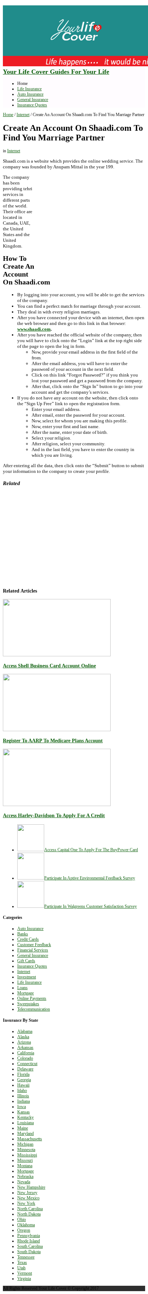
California (25, 1052)
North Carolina (30, 1208)
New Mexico (28, 1197)
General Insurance (32, 99)
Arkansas (25, 1047)
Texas (22, 1262)
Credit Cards (28, 939)
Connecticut (27, 1063)
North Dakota (29, 1214)
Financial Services (32, 950)
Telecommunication (33, 1009)
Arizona (24, 1042)
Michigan (25, 1144)
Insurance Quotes (32, 104)
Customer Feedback (34, 944)
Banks (22, 933)
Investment (26, 976)
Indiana (23, 1101)
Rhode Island (28, 1240)
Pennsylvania (28, 1235)
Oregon (23, 1230)
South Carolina (30, 1246)
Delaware (25, 1069)
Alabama (24, 1031)
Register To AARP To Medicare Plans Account (53, 740)
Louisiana (25, 1122)
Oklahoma (26, 1224)
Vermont (24, 1273)
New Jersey (27, 1192)
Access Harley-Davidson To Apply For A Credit (54, 815)
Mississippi (27, 1155)
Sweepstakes (28, 1003)
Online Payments (31, 998)
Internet (23, 114)
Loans (22, 987)
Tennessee (25, 1257)
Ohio (21, 1219)
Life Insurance (29, 88)
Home (8, 114)
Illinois (23, 1095)
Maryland (25, 1133)
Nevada (23, 1181)
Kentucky (25, 1117)
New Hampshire (31, 1187)
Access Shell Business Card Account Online (49, 665)
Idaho (22, 1090)
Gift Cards (26, 960)
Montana (24, 1165)
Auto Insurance (30, 94)
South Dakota (29, 1251)
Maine (22, 1128)
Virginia (24, 1278)
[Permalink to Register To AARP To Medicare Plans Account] (57, 729)
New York (26, 1203)
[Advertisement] (91, 222)
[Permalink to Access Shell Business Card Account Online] (57, 654)
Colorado (25, 1058)
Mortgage (25, 993)
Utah (21, 1267)
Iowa (21, 1106)
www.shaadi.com (34, 329)
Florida (23, 1074)
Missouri (25, 1160)
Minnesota (26, 1149)
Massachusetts (29, 1138)
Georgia (24, 1079)
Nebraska (25, 1176)
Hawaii (23, 1085)
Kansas (23, 1112)
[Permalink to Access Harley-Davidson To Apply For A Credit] (57, 804)
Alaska (23, 1036)
